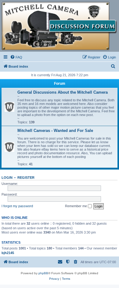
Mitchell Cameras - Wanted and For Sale (55, 130)
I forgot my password (17, 206)
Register (25, 177)
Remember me (76, 206)
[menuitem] (16, 57)
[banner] (59, 26)
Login (7, 177)
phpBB (43, 273)
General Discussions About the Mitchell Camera (62, 92)
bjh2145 (8, 253)
